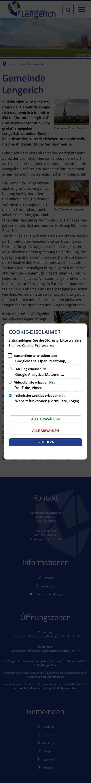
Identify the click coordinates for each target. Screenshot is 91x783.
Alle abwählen (45, 430)
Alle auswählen (45, 419)
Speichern (46, 442)
